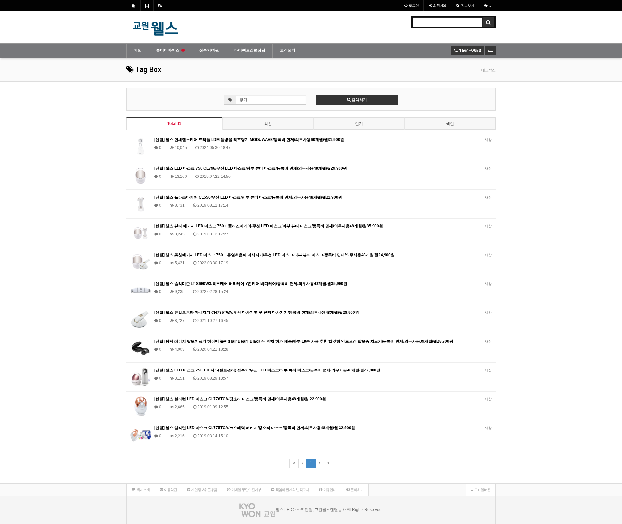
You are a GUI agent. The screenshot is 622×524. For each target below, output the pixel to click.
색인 (450, 123)
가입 (439, 5)
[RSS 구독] (160, 5)
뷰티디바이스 (167, 50)
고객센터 (287, 50)
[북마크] (147, 5)
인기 (359, 123)
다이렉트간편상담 (249, 50)
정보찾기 (467, 5)
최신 (268, 123)
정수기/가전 (209, 50)
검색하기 (359, 99)
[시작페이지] (133, 5)
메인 (138, 50)
